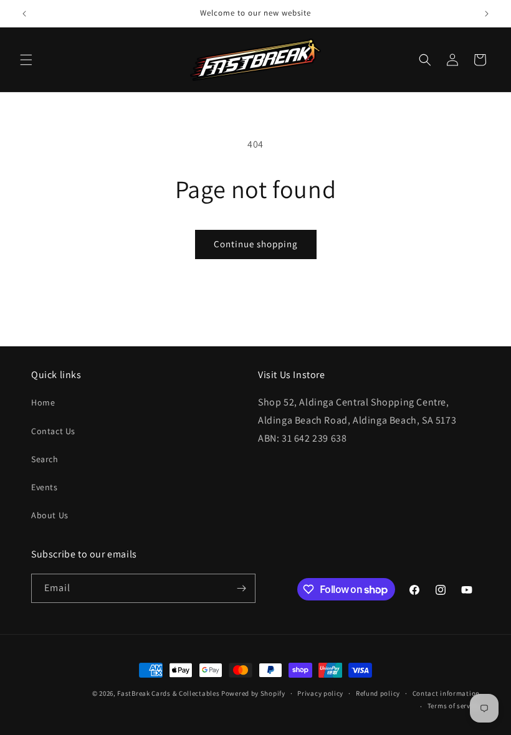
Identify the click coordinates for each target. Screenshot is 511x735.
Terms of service (453, 705)
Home (43, 402)
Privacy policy (320, 693)
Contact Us (53, 431)
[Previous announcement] (24, 13)
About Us (50, 515)
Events (44, 487)
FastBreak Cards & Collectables (168, 693)
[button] (26, 60)
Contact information (446, 693)
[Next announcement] (486, 13)
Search (45, 459)
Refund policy (378, 693)
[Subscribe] (241, 588)
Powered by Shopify (253, 693)
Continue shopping (256, 244)
